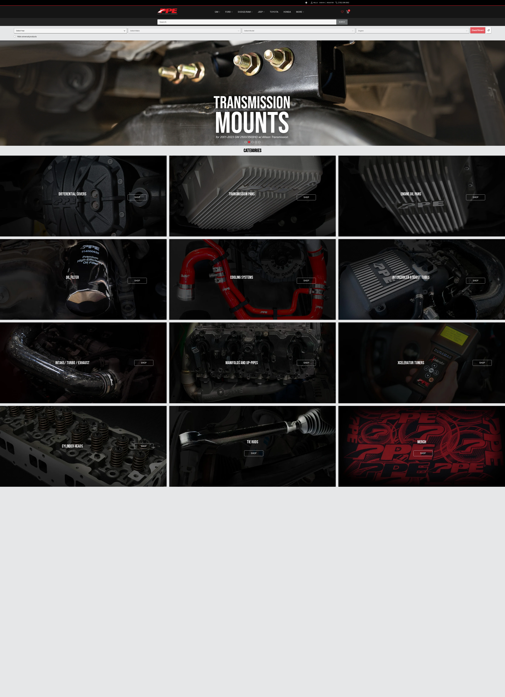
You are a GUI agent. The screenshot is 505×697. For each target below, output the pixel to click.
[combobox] (252, 22)
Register (330, 3)
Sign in (322, 3)
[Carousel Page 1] (246, 142)
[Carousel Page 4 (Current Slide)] (256, 142)
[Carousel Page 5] (259, 142)
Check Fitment (478, 30)
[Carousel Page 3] (252, 142)
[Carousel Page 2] (249, 142)
